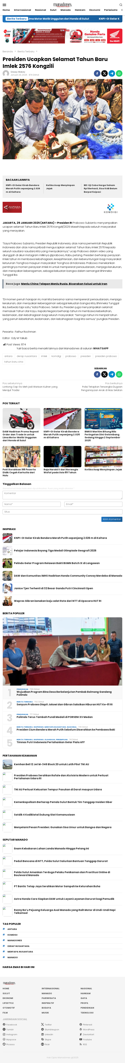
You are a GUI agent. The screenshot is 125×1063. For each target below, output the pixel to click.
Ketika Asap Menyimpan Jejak (103, 469)
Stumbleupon (52, 1029)
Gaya (84, 998)
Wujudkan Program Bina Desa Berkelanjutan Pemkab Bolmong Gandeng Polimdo (64, 693)
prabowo (70, 356)
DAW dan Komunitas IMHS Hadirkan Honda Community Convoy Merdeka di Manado (68, 575)
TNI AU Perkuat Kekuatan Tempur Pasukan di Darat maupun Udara (58, 789)
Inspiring (39, 727)
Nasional (72, 727)
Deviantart (88, 1034)
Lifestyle (8, 1003)
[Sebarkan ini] (97, 73)
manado (12, 957)
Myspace (11, 1039)
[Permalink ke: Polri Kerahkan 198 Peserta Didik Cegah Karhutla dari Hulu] (21, 456)
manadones (14, 940)
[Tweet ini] (104, 73)
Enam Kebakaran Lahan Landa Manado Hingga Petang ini (51, 848)
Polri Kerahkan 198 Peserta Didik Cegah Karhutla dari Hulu (19, 472)
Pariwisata (49, 998)
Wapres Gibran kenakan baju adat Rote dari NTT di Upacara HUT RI (57, 601)
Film (5, 1012)
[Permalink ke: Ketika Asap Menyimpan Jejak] (103, 456)
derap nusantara (27, 356)
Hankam (85, 993)
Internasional (51, 988)
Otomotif (9, 1007)
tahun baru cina (13, 361)
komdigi (56, 356)
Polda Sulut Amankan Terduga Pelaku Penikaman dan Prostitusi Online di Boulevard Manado (62, 874)
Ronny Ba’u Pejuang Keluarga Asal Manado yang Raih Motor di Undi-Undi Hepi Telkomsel (64, 912)
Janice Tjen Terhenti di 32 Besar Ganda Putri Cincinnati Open (53, 588)
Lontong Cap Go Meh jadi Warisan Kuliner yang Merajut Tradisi (30, 387)
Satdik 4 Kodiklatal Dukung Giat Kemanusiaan (44, 814)
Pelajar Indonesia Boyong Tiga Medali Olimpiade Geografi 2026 (55, 550)
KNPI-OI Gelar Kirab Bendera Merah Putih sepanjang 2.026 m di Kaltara (23, 189)
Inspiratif (48, 1003)
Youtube (87, 1039)
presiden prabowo (106, 356)
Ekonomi (8, 998)
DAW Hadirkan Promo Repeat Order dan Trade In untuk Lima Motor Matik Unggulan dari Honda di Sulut (21, 436)
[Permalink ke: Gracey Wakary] (6, 73)
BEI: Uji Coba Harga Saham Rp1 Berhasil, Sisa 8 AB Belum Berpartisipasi (100, 189)
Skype (48, 1039)
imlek (44, 356)
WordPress (88, 1029)
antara (8, 356)
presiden (86, 356)
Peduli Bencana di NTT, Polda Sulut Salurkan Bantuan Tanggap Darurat (61, 861)
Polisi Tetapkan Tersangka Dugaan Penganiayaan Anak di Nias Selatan (101, 387)
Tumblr (10, 1029)
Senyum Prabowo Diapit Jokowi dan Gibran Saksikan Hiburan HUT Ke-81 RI (65, 704)
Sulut (6, 993)
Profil (84, 1003)
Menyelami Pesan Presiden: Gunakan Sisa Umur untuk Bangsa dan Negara (62, 827)
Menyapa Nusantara (55, 727)
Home (6, 988)
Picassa (10, 1044)
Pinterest (87, 1024)
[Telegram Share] (112, 73)
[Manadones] (62, 4)
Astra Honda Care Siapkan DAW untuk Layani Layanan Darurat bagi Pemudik (64, 898)
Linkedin (49, 1034)
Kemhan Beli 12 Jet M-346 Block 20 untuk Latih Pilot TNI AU (51, 764)
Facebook (11, 1024)
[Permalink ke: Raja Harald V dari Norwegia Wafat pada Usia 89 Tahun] (62, 456)
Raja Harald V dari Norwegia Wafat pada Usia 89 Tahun (61, 471)
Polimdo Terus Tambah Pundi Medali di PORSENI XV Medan (55, 717)
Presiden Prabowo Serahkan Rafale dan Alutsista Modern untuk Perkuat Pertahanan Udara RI (61, 777)
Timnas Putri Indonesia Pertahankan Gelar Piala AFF (51, 742)
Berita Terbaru (25, 701)
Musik (45, 1012)
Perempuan (62, 739)
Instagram (11, 1034)
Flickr (47, 1044)
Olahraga (49, 739)
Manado (47, 993)
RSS (85, 1044)
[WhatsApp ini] (119, 73)
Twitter (48, 1024)
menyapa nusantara (20, 951)
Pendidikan (22, 689)
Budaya (46, 1007)
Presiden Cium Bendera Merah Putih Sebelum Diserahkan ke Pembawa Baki (66, 729)
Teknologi (87, 1012)
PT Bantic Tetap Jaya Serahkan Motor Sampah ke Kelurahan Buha (57, 886)
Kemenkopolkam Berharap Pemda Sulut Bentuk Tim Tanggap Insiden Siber (63, 802)
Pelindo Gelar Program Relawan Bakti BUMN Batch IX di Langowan (57, 563)
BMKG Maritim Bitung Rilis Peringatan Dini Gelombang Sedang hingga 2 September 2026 (102, 436)
